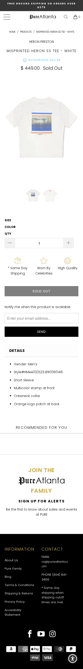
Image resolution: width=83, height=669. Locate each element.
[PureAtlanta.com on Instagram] (53, 634)
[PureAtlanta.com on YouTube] (41, 634)
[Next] (74, 128)
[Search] (66, 17)
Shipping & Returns (19, 593)
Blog (8, 576)
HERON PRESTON (41, 41)
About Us (11, 560)
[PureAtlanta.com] (43, 17)
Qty (8, 233)
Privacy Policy (15, 602)
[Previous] (9, 128)
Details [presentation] (17, 350)
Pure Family (13, 568)
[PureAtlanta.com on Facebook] (30, 634)
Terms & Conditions (19, 585)
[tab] (41, 351)
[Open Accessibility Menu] (73, 658)
